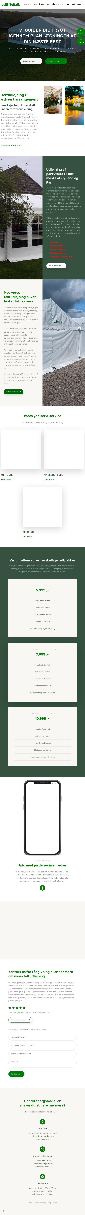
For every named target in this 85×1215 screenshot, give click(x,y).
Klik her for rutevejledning (42, 1136)
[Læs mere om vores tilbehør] (42, 507)
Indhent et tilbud (12, 392)
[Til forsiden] (10, 5)
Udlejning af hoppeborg (61, 256)
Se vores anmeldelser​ (19, 1020)
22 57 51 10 (46, 1160)
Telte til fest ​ (56, 242)
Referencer (76, 4)
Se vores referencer (11, 145)
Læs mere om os (55, 266)
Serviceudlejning (58, 253)
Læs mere (6, 479)
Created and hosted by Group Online (42, 1203)
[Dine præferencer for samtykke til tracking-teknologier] (4, 1211)
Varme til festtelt (58, 249)
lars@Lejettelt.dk (45, 1163)
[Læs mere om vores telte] (21, 449)
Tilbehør (65, 4)
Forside (27, 4)
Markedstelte (53, 4)
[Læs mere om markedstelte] (64, 449)
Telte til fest (39, 4)
